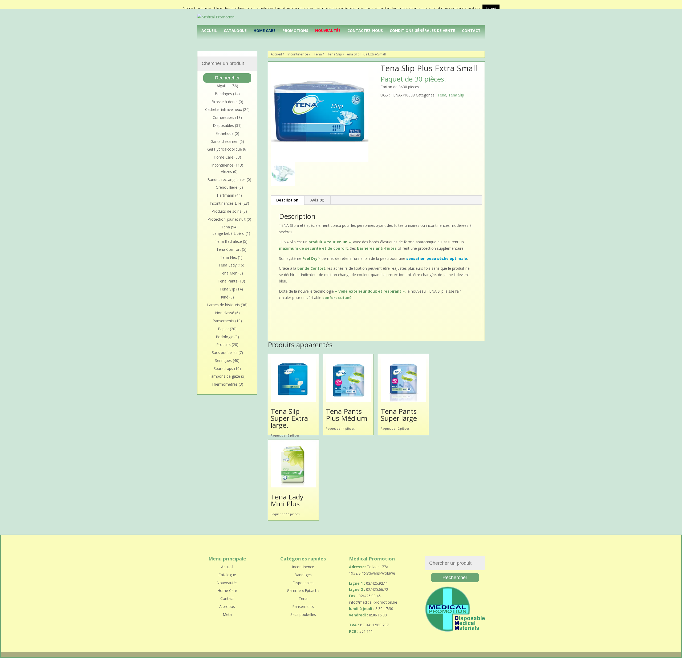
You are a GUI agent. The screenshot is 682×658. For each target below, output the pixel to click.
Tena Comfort (228, 249)
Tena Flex (228, 257)
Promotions (295, 30)
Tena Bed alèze (228, 241)
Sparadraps (223, 368)
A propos (227, 606)
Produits (223, 344)
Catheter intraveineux (223, 109)
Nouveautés (327, 30)
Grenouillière (226, 187)
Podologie (224, 336)
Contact (471, 30)
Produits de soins (226, 211)
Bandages (223, 93)
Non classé (224, 312)
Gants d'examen (224, 141)
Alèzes (226, 171)
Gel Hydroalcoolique (224, 149)
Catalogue (235, 30)
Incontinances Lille (225, 203)
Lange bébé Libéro (228, 233)
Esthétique (225, 133)
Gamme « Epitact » (303, 590)
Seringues (223, 360)
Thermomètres (225, 384)
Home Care (264, 30)
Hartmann (225, 195)
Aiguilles (223, 85)
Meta (227, 614)
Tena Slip (334, 54)
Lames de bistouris (223, 304)
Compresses (223, 117)
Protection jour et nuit (227, 219)
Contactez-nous (365, 30)
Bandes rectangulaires (226, 179)
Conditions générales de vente (422, 30)
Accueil (209, 30)
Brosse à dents (225, 101)
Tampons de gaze (224, 376)
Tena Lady (227, 265)
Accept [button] (491, 8)
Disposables (223, 125)
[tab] (287, 200)
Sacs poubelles (224, 352)
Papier (223, 328)
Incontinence (297, 54)
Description (287, 200)
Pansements (223, 320)
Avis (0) (317, 200)
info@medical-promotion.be (373, 602)
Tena (318, 54)
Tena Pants (227, 281)
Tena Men (228, 273)
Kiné (224, 297)
